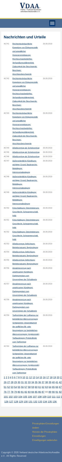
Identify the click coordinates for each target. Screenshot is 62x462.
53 (12, 387)
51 (5, 387)
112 (58, 396)
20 (58, 377)
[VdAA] (31, 7)
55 (19, 387)
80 (19, 391)
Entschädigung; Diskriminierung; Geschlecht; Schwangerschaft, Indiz (25, 212)
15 (40, 377)
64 (50, 387)
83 (29, 391)
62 (43, 387)
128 (16, 401)
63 (46, 387)
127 (11, 401)
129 (21, 401)
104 (20, 396)
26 (5, 382)
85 (36, 391)
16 (44, 377)
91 (56, 391)
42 (60, 382)
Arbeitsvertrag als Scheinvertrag (25, 148)
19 (54, 377)
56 (22, 387)
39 (50, 382)
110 (49, 396)
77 (8, 391)
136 (55, 401)
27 (8, 382)
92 (60, 391)
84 (32, 391)
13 (34, 377)
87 (43, 391)
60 (36, 387)
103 (15, 396)
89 (50, 391)
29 (15, 382)
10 (23, 377)
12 (30, 377)
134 (45, 401)
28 (12, 382)
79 (15, 391)
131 (30, 401)
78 (12, 391)
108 (40, 396)
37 (43, 382)
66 (56, 387)
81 (22, 391)
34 (32, 382)
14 (37, 377)
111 (54, 396)
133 (40, 401)
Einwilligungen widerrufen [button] (44, 440)
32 (25, 382)
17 (47, 377)
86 (39, 391)
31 (22, 382)
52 (8, 387)
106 (30, 396)
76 (5, 391)
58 (29, 387)
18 (51, 377)
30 (19, 382)
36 (39, 382)
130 (26, 401)
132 (35, 401)
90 (53, 391)
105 (25, 396)
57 (25, 387)
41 (56, 382)
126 (6, 401)
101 (6, 396)
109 (44, 396)
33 (29, 382)
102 (11, 396)
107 (35, 396)
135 (50, 401)
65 (53, 387)
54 (15, 387)
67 (60, 387)
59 (32, 387)
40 (53, 382)
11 (27, 377)
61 (39, 387)
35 (36, 382)
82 (25, 391)
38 (46, 382)
